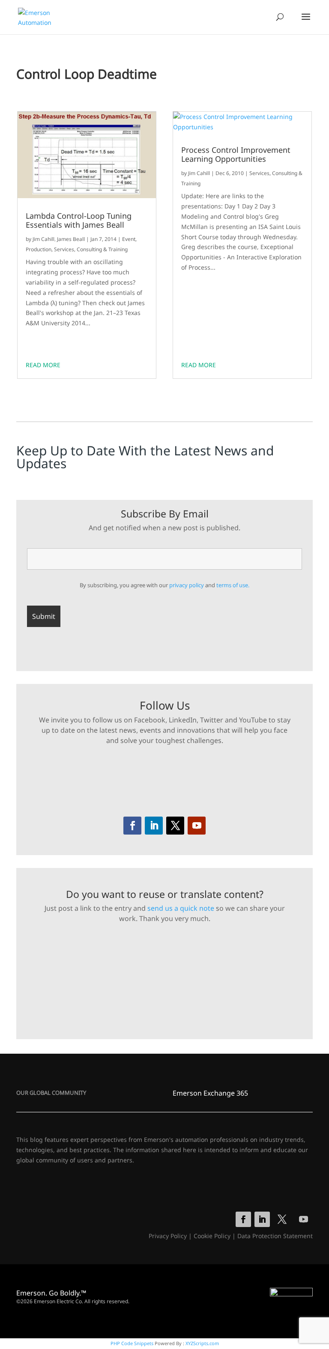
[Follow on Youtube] (197, 826)
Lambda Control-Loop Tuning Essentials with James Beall (79, 220)
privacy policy (186, 585)
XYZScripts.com (202, 1343)
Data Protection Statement (275, 1236)
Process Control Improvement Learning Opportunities (235, 155)
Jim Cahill (43, 239)
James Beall (71, 239)
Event (128, 239)
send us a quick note (180, 908)
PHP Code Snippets (132, 1343)
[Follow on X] (175, 826)
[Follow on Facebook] (132, 826)
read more (43, 365)
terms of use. (232, 585)
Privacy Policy (168, 1236)
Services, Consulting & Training (91, 249)
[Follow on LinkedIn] (154, 826)
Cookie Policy (212, 1236)
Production (38, 249)
